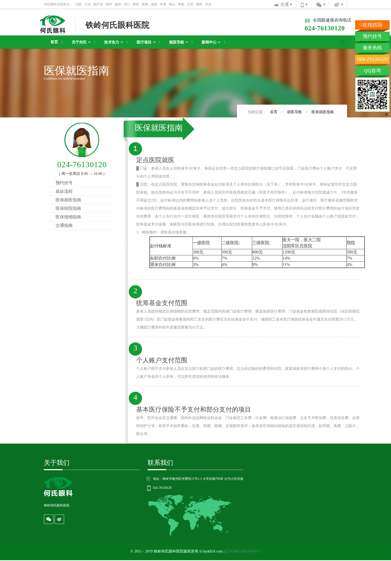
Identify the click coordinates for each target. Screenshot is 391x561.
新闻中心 (209, 42)
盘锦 (118, 4)
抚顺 (145, 4)
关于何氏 (79, 42)
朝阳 (199, 4)
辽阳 (190, 4)
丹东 (208, 4)
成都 (154, 4)
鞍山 (172, 4)
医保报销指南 (68, 217)
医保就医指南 (322, 112)
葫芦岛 (98, 4)
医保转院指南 (68, 208)
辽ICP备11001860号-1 (243, 551)
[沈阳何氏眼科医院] (52, 24)
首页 (54, 42)
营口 (127, 4)
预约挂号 (64, 183)
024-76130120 (372, 59)
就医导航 (176, 42)
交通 (285, 4)
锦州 (109, 4)
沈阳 (78, 4)
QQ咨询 (372, 70)
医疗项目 (144, 42)
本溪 (163, 4)
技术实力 (111, 42)
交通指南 (64, 225)
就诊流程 (64, 191)
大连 (87, 4)
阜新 (181, 4)
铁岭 (136, 4)
